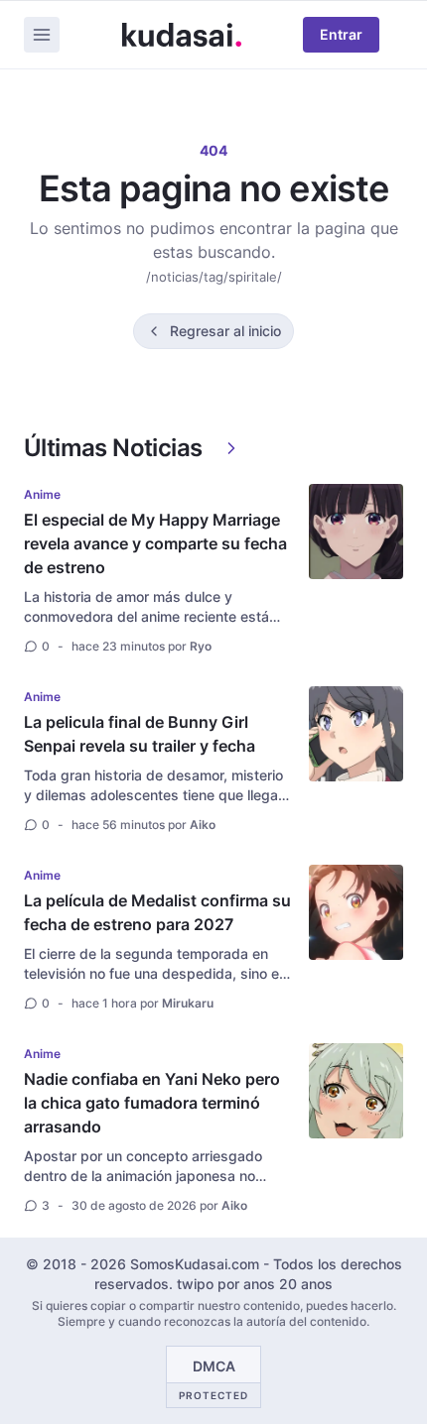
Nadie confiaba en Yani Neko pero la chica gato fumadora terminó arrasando (152, 1102)
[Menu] (42, 35)
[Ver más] (231, 448)
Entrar (341, 34)
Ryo (201, 646)
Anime (42, 494)
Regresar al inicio (225, 330)
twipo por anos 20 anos (255, 1283)
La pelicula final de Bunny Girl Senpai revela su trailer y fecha (139, 734)
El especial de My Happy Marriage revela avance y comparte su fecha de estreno (155, 543)
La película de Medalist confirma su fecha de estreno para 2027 (157, 912)
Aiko (202, 824)
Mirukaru (188, 1003)
